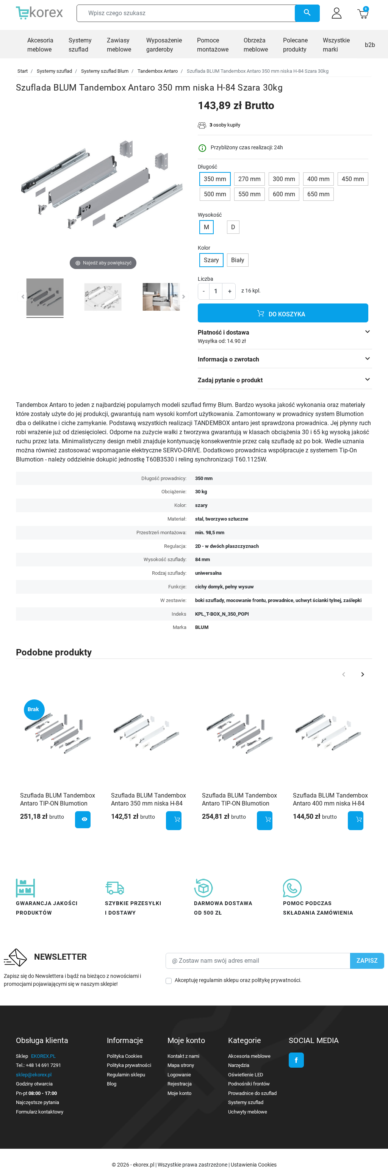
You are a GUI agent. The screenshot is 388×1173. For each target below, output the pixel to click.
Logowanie (179, 1075)
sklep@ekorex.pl (34, 1075)
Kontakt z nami (183, 1056)
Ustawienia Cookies (254, 1165)
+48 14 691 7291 (43, 1065)
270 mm (249, 179)
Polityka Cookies (124, 1056)
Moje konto (179, 1093)
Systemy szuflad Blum (104, 71)
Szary (211, 260)
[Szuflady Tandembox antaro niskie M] (161, 298)
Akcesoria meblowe (249, 1056)
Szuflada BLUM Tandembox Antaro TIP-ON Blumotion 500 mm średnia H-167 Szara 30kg (57, 807)
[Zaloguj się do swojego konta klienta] (336, 13)
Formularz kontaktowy (39, 1112)
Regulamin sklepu (126, 1075)
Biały (237, 260)
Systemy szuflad (54, 71)
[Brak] (57, 732)
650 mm (318, 194)
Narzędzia (238, 1065)
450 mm (353, 179)
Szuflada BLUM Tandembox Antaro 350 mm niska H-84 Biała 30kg (148, 803)
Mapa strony (180, 1065)
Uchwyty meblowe (247, 1112)
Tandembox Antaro (158, 71)
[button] (363, 13)
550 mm (249, 194)
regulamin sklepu (219, 980)
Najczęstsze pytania (37, 1102)
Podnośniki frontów (249, 1084)
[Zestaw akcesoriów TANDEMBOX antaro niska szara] (45, 298)
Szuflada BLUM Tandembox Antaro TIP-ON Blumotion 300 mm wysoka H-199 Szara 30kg (239, 807)
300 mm (284, 179)
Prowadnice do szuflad (252, 1093)
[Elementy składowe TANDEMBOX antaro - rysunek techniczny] (103, 298)
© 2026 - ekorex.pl (133, 1165)
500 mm (215, 194)
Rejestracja (179, 1084)
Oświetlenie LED (245, 1075)
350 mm (215, 179)
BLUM (201, 627)
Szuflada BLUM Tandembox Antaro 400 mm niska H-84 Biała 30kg (330, 803)
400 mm (318, 179)
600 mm (284, 194)
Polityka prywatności (129, 1065)
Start (22, 71)
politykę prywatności (276, 980)
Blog (111, 1084)
